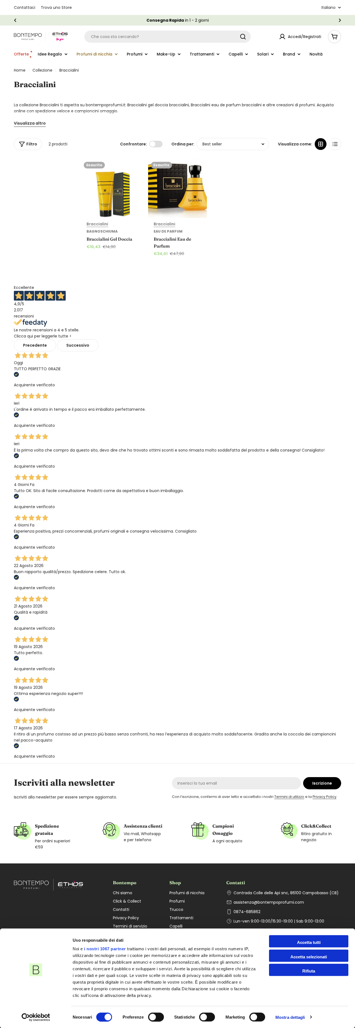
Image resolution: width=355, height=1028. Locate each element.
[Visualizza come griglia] (321, 144)
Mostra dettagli (290, 1017)
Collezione (42, 70)
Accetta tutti (309, 942)
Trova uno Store (56, 7)
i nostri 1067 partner (105, 948)
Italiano (328, 7)
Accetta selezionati (308, 956)
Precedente (35, 345)
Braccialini (97, 224)
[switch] (156, 1016)
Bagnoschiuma (102, 231)
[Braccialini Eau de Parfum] (177, 188)
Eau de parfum (168, 231)
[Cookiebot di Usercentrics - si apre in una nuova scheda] (36, 1017)
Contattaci (24, 7)
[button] (15, 20)
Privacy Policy (324, 796)
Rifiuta (308, 971)
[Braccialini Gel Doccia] (110, 188)
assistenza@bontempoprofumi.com (269, 902)
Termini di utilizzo (289, 796)
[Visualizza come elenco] (335, 144)
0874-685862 (247, 911)
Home (20, 70)
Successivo (77, 345)
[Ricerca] (243, 36)
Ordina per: (182, 144)
